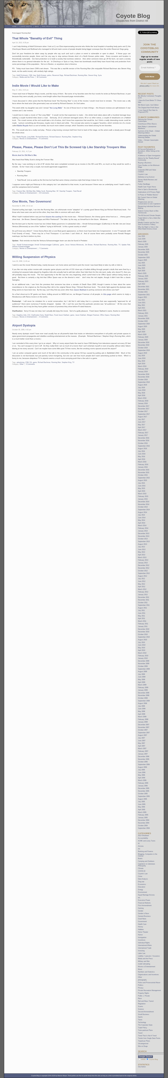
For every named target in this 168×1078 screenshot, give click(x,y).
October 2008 (143, 698)
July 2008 (141, 706)
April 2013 (141, 555)
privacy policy (145, 86)
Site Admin (142, 1067)
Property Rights (143, 993)
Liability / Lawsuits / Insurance (149, 956)
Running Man (82, 75)
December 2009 (143, 661)
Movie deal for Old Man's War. (24, 155)
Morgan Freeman (93, 315)
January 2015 (143, 499)
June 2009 (141, 677)
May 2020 (141, 329)
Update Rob (126, 245)
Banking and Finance (145, 851)
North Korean (41, 75)
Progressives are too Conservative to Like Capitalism (149, 203)
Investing (141, 951)
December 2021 (143, 287)
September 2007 (144, 733)
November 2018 (143, 377)
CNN (30, 75)
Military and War (144, 961)
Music (140, 969)
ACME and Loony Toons (146, 841)
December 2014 (143, 502)
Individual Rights (144, 943)
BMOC (37, 26)
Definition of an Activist (146, 177)
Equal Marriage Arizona (146, 895)
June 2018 (141, 390)
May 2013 (141, 552)
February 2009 (143, 687)
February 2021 (143, 313)
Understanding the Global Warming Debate (147, 136)
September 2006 (144, 764)
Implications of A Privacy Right (149, 192)
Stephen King (77, 137)
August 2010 (142, 640)
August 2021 (142, 297)
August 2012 (142, 576)
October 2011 (142, 602)
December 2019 (143, 342)
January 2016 (143, 467)
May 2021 (141, 305)
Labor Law (141, 953)
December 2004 (143, 820)
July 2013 (141, 547)
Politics (140, 985)
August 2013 (142, 544)
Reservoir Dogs (57, 75)
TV (119, 245)
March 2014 (142, 525)
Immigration (142, 937)
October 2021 (143, 292)
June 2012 (141, 581)
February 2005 (143, 815)
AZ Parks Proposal (67, 26)
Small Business (143, 1014)
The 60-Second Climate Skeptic (149, 215)
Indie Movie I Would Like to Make (35, 85)
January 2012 (143, 594)
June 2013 (141, 549)
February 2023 (143, 281)
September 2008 (144, 701)
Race (140, 998)
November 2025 (143, 252)
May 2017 (141, 425)
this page (107, 294)
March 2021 (142, 310)
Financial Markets (144, 903)
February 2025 (143, 276)
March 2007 (142, 748)
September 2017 (144, 414)
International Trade (144, 948)
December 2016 (143, 438)
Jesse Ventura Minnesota (74, 245)
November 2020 (143, 318)
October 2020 (143, 321)
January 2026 (143, 247)
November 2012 (143, 568)
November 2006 (143, 759)
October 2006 (143, 762)
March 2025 (142, 273)
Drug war (141, 882)
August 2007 (142, 735)
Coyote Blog (133, 16)
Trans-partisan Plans (145, 1030)
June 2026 (141, 239)
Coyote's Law (142, 874)
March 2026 (142, 241)
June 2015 (141, 486)
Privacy (140, 988)
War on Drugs (143, 1046)
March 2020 (142, 334)
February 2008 (143, 719)
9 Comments (43, 139)
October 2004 (143, 825)
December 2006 (143, 756)
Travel (140, 1033)
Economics (142, 884)
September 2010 (144, 637)
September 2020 (144, 324)
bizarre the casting (53, 217)
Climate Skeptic (25, 26)
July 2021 (141, 300)
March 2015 (142, 494)
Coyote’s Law (143, 174)
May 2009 (141, 679)
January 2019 (143, 371)
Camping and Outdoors (146, 861)
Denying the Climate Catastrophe (145, 120)
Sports (140, 1017)
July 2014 (141, 515)
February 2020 (143, 337)
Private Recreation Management (149, 990)
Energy (140, 890)
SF (57, 191)
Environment (142, 892)
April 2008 (141, 714)
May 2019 (141, 361)
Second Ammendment (146, 1012)
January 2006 (143, 786)
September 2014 (144, 510)
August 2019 (142, 353)
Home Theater (143, 932)
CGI (28, 315)
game (62, 245)
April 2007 (141, 746)
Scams (140, 1006)
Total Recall (77, 191)
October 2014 (143, 507)
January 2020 (143, 340)
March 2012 (142, 589)
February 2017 (143, 433)
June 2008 (141, 709)
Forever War (21, 191)
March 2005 (142, 812)
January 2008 (143, 722)
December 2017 (143, 406)
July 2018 (141, 387)
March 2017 (142, 430)
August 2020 (142, 326)
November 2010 (143, 632)
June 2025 (141, 265)
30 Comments (42, 77)
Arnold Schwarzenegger (25, 245)
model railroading (144, 964)
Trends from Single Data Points (149, 1038)
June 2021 (141, 303)
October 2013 (143, 539)
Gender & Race (143, 913)
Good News (142, 919)
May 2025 (141, 268)
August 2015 (142, 480)
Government (142, 921)
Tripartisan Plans (144, 1041)
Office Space (104, 315)
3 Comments (30, 364)
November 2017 (143, 409)
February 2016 (143, 464)
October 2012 (143, 571)
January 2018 (143, 403)
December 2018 (143, 374)
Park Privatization (49, 26)
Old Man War (30, 191)
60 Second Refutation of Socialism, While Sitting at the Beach (149, 151)
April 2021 (141, 308)
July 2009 (141, 674)
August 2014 (142, 512)
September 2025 (144, 257)
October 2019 (143, 348)
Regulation (141, 1004)
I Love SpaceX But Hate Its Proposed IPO (148, 111)
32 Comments (44, 193)
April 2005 (141, 809)
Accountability (143, 838)
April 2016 (141, 459)
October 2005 (143, 794)
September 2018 (144, 382)
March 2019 (142, 366)
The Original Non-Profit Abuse (148, 108)
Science (141, 1009)
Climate (140, 868)
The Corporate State (145, 1025)
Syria (100, 75)
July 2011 (141, 610)
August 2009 (142, 671)
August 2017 (142, 417)
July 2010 (141, 642)
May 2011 (141, 616)
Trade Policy (142, 1028)
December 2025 (143, 249)
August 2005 (142, 799)
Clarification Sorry (37, 315)
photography (142, 980)
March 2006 (142, 780)
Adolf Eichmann (22, 75)
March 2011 (142, 621)
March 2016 (142, 462)
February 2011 (143, 624)
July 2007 (141, 738)
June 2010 (141, 645)
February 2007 (143, 751)
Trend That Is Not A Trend (147, 1036)
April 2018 (141, 395)
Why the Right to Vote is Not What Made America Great (148, 228)
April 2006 (141, 778)
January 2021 (143, 316)
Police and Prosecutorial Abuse (149, 982)
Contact (80, 26)
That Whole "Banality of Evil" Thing (37, 38)
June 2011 (141, 613)
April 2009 (141, 682)
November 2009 (143, 663)
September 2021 (144, 295)
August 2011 (142, 608)
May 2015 (141, 488)
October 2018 (143, 379)
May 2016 (141, 456)
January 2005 (143, 817)
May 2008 (141, 711)
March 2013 (142, 557)
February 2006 (143, 783)
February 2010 (143, 656)
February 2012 (143, 592)
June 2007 (141, 741)
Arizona (140, 846)
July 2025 (141, 263)
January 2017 (143, 435)
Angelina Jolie (21, 315)
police (49, 75)
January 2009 (143, 690)
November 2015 (143, 472)
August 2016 (142, 448)
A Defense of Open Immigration (149, 155)
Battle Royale (22, 125)
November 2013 (143, 536)
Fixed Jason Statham (61, 315)
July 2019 (141, 356)
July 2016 (141, 451)
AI (139, 843)
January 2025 (143, 279)
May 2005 (141, 807)
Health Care (142, 924)
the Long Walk (56, 108)
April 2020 (141, 332)
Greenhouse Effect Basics (147, 124)
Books (140, 858)
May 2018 (141, 393)
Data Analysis (143, 879)
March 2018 (142, 398)
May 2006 (141, 775)
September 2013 (144, 541)
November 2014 (143, 504)
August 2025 (142, 260)
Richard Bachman (70, 75)
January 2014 (143, 531)
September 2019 (144, 350)
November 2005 (143, 791)
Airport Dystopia (23, 325)
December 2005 (143, 788)
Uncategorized (143, 1043)
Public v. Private (144, 996)
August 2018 (142, 385)
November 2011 (143, 600)
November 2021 (143, 289)
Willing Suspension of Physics (33, 257)
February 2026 (143, 244)
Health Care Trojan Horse (147, 187)
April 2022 (141, 284)
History (140, 927)
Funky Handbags (144, 184)
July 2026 (141, 236)
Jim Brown (88, 245)
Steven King (92, 75)
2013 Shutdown (143, 835)
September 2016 (144, 446)
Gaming (141, 908)
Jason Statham (80, 290)
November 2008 (143, 695)
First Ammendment (145, 905)
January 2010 (143, 658)
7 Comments (43, 248)
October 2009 (143, 666)
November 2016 (143, 440)
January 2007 (143, 754)
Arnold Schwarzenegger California (47, 245)
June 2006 (141, 772)
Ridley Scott (40, 191)
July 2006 (141, 770)
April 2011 (141, 618)
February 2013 (143, 560)
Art (139, 849)
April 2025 (141, 271)
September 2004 (144, 828)
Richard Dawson (55, 137)
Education (141, 887)
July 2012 (141, 579)
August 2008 (142, 703)
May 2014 (141, 520)
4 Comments (43, 317)
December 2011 (143, 597)
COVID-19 (141, 871)
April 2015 (141, 491)
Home (14, 26)
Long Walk (31, 137)
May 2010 (141, 648)
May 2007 (141, 743)
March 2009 (142, 685)
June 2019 (141, 358)
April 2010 (141, 650)
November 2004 (143, 823)
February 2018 (143, 401)
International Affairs (145, 945)
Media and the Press (27, 77)
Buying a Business (144, 163)
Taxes (140, 1020)
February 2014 (143, 528)
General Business (144, 916)
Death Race (49, 315)
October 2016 (143, 443)
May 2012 (141, 584)
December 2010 (143, 629)
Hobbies (141, 929)
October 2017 (143, 411)
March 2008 (142, 717)
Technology (142, 1022)
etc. (139, 898)
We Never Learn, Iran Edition (148, 105)
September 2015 (144, 478)
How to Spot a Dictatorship (147, 189)
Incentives (141, 940)
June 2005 (141, 804)
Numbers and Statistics (146, 972)
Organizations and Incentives (148, 974)
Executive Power (144, 900)
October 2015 (143, 475)
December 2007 (143, 725)
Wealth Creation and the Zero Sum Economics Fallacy (148, 223)
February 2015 (143, 496)
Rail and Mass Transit (146, 1001)
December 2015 (143, 470)
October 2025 (143, 255)
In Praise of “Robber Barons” (148, 195)
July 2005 (141, 802)
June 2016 (141, 454)
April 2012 (141, 586)
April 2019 (141, 363)
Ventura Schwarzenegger (21, 246)
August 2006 (142, 767)
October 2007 (143, 730)
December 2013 (143, 533)
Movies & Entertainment (28, 139)
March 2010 (142, 653)
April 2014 (141, 523)
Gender (140, 911)
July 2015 (141, 483)
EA (31, 362)
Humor (140, 935)
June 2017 (141, 422)
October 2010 (143, 634)
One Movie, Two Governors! (31, 201)
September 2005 (144, 796)
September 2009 (144, 669)
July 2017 (141, 419)
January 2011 (142, 626)
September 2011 (144, 605)
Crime (140, 876)
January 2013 (143, 563)
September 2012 (144, 573)
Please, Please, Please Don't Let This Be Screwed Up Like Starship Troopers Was (69, 147)
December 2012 (143, 565)
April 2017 (141, 427)
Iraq (34, 75)
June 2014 (141, 518)
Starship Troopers (65, 191)
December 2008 (143, 693)
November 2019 (143, 345)
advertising (20, 362)
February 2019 (143, 369)
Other (21, 364)
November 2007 (143, 727)
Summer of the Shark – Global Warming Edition (149, 132)
